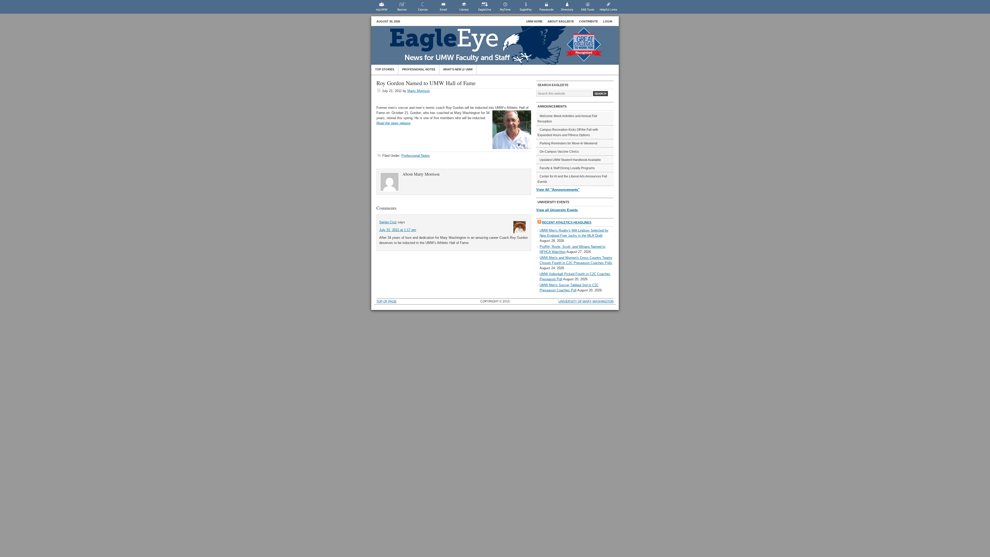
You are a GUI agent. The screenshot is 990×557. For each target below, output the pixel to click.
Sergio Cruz (388, 222)
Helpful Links (608, 9)
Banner (402, 9)
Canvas (423, 9)
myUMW (381, 9)
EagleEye (500, 48)
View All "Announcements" (558, 190)
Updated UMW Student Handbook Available (570, 160)
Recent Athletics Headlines (566, 222)
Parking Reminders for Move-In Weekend (568, 143)
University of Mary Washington (586, 301)
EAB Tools (587, 9)
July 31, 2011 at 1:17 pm (397, 230)
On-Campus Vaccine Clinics (559, 151)
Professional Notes (418, 69)
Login (607, 21)
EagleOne (484, 9)
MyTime (505, 9)
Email (443, 9)
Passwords (546, 9)
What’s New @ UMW (458, 69)
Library (464, 9)
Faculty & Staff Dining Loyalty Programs (567, 168)
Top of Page (386, 301)
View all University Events (557, 210)
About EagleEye (561, 21)
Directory (567, 9)
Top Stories (384, 69)
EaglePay (526, 9)
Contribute (588, 21)
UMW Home (534, 21)
